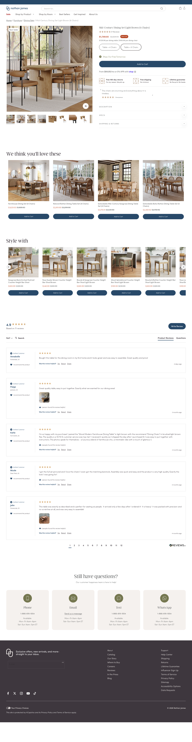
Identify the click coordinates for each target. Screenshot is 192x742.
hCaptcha (30, 712)
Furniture (18, 20)
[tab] (166, 338)
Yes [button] (58, 364)
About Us (93, 14)
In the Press (112, 674)
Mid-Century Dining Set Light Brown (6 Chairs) (57, 20)
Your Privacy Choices (20, 708)
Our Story (111, 658)
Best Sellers (64, 14)
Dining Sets (29, 20)
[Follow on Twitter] (14, 693)
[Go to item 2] (21, 119)
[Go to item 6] (63, 119)
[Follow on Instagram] (21, 693)
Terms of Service (169, 674)
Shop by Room (46, 14)
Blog (109, 678)
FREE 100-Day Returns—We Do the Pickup (96, 2)
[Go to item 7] (73, 119)
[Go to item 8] (83, 119)
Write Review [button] (177, 326)
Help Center (166, 654)
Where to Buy (113, 662)
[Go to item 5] (52, 119)
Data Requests (168, 690)
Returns (164, 662)
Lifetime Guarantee (170, 666)
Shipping (165, 658)
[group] (20, 324)
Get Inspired (79, 14)
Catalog (111, 654)
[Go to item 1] (10, 119)
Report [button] (63, 364)
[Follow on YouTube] (28, 693)
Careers (111, 666)
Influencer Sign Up (169, 670)
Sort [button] (8, 337)
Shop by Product (23, 14)
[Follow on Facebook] (8, 693)
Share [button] (69, 364)
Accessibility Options (171, 686)
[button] (142, 31)
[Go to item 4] (42, 119)
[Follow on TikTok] (35, 693)
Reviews (111, 670)
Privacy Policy (167, 678)
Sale (8, 14)
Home (9, 20)
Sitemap (165, 682)
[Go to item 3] (31, 119)
